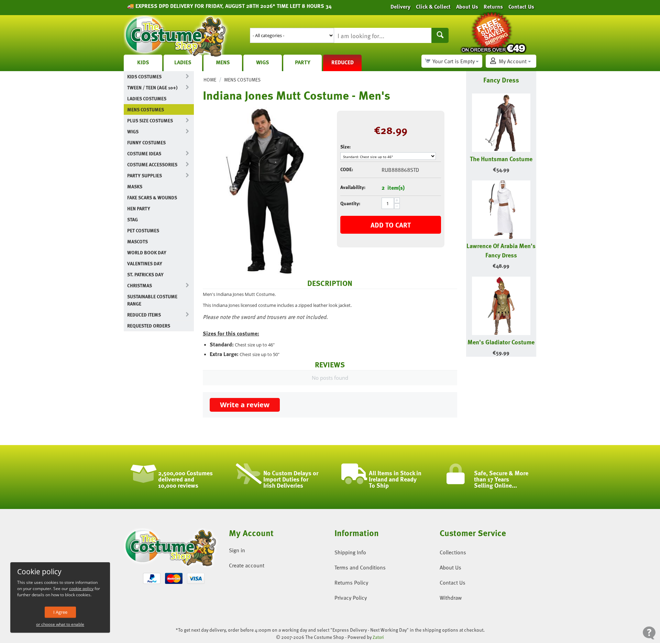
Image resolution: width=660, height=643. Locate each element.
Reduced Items (144, 314)
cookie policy (81, 588)
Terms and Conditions (360, 567)
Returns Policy (351, 582)
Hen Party (138, 208)
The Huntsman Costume (501, 158)
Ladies (182, 62)
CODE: (346, 169)
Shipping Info (350, 552)
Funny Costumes (146, 142)
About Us (450, 567)
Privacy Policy (350, 598)
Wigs (262, 62)
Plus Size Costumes (150, 120)
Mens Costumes (145, 109)
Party (302, 62)
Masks (134, 186)
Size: (345, 146)
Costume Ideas (144, 153)
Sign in (237, 550)
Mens (223, 62)
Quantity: (350, 203)
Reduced (342, 62)
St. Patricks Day (145, 274)
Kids (143, 62)
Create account (246, 565)
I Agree (60, 612)
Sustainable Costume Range (152, 300)
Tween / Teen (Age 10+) (152, 87)
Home (210, 79)
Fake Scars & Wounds (152, 197)
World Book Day (146, 252)
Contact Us (452, 582)
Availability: (352, 187)
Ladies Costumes (146, 98)
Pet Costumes (143, 230)
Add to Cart (391, 225)
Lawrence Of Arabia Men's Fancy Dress (501, 250)
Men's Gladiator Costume (501, 341)
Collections (453, 552)
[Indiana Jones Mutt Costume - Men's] (265, 190)
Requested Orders (148, 325)
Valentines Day (144, 263)
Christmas (139, 285)
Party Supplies (144, 175)
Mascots (137, 241)
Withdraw (451, 598)
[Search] (440, 35)
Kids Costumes (144, 76)
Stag (132, 219)
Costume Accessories (152, 164)
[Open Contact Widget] (649, 633)
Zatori (378, 637)
